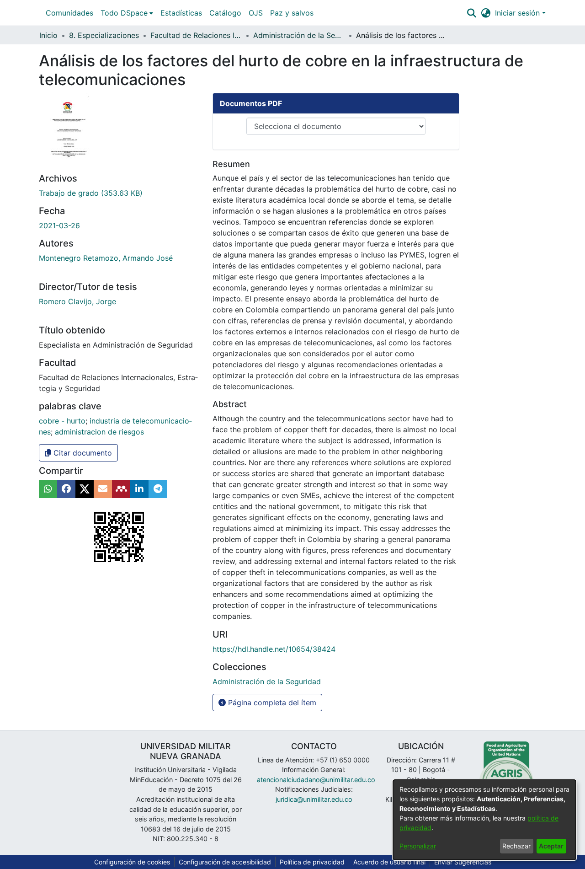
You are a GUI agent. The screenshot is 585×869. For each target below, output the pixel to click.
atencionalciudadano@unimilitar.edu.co (316, 779)
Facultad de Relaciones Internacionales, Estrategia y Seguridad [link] (196, 35)
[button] (471, 12)
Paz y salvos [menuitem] (292, 12)
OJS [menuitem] (256, 12)
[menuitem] (127, 13)
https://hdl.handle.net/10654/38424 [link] (274, 649)
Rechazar (516, 846)
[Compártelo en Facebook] (66, 489)
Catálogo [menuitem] (225, 12)
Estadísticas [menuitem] (181, 12)
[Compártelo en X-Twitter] (84, 489)
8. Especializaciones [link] (104, 35)
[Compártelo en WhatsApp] (48, 489)
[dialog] (484, 820)
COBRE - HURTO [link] (62, 420)
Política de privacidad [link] (312, 862)
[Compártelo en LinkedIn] (139, 489)
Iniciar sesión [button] (518, 12)
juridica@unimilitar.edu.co (314, 799)
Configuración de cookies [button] (132, 862)
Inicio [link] (48, 35)
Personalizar (417, 846)
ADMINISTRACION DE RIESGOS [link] (99, 431)
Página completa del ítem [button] (271, 702)
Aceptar (551, 846)
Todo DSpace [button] (124, 12)
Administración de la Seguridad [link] (299, 35)
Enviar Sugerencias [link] (462, 862)
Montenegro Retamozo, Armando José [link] (106, 258)
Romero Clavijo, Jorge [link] (77, 301)
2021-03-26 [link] (59, 225)
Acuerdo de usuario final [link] (389, 862)
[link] (91, 193)
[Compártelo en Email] (103, 489)
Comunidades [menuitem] (69, 12)
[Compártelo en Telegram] (158, 489)
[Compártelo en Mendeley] (121, 489)
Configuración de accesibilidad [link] (225, 862)
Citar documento (81, 452)
